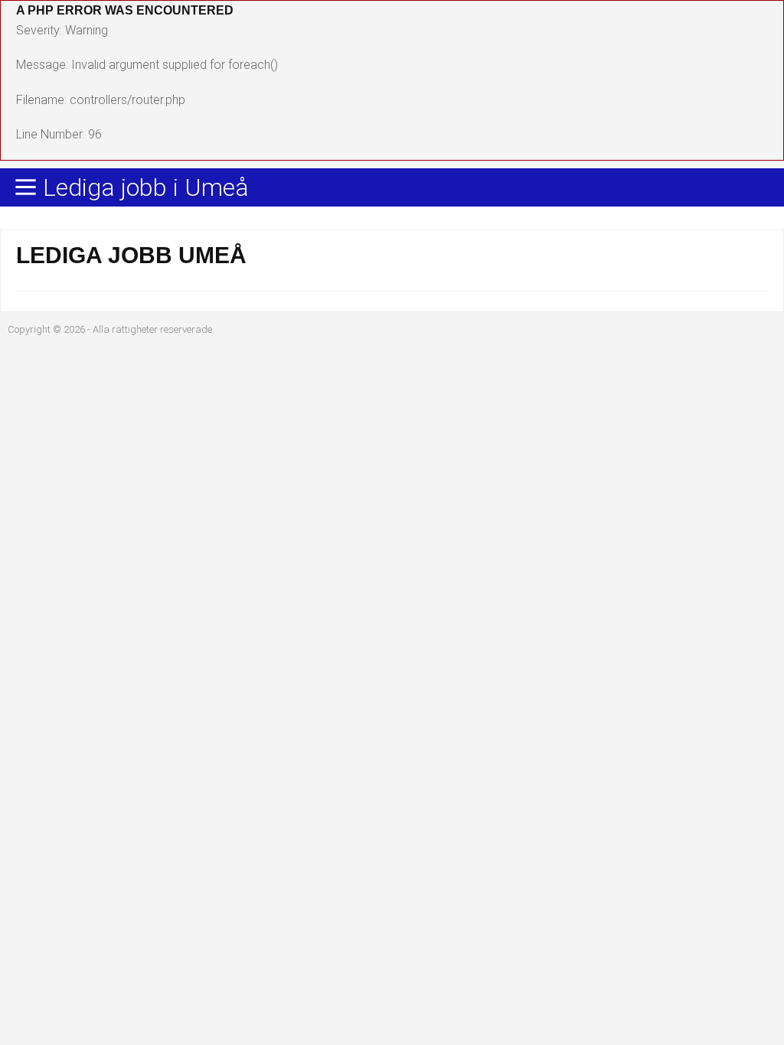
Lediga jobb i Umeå (146, 188)
